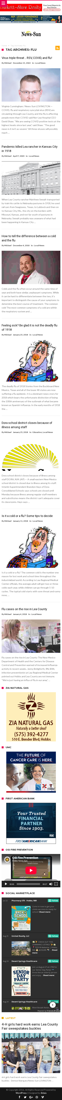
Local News (40, 63)
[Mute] (50, 884)
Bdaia (43, 1093)
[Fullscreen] (56, 884)
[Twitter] (25, 1097)
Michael (7, 63)
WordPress (21, 1093)
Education (37, 432)
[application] (31, 870)
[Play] (6, 884)
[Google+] (31, 1097)
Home (4, 45)
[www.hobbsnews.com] (31, 30)
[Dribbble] (37, 1097)
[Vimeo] (42, 1097)
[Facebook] (19, 1097)
